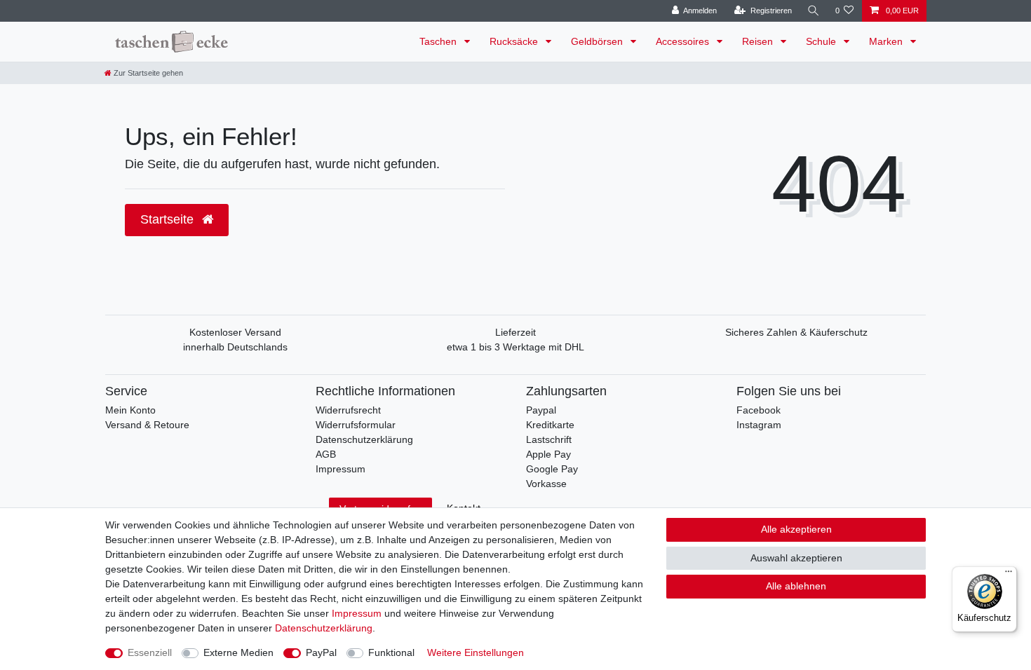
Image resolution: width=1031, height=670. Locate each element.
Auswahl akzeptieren (796, 557)
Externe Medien (238, 652)
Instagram (758, 424)
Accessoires (684, 41)
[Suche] (814, 11)
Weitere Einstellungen (475, 652)
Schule (822, 41)
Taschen (439, 41)
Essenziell (150, 652)
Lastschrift (549, 439)
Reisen (759, 41)
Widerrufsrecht (348, 410)
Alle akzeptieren (796, 529)
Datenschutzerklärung (364, 439)
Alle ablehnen (796, 586)
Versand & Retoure (147, 424)
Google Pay (552, 468)
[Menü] (1008, 574)
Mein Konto (130, 410)
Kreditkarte (550, 424)
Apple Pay (548, 454)
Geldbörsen (598, 41)
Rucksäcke (515, 41)
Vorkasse (546, 483)
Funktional (391, 652)
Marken (887, 41)
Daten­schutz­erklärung (323, 628)
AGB (326, 454)
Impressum (340, 468)
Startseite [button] (168, 219)
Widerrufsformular (356, 424)
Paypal (541, 410)
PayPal (321, 652)
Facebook (758, 410)
